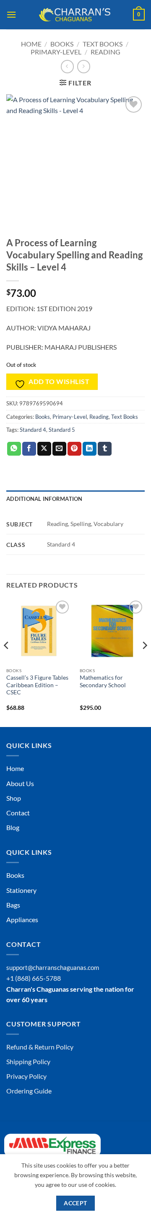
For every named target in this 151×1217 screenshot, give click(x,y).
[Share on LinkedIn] (89, 449)
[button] (11, 14)
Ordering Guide (29, 1091)
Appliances (22, 919)
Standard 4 (33, 429)
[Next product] (67, 66)
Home (31, 44)
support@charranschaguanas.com (52, 967)
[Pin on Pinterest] (74, 449)
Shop (13, 798)
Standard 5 (62, 429)
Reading (105, 52)
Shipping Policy (28, 1061)
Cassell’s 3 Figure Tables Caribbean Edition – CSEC (37, 685)
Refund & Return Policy (39, 1047)
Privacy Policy (26, 1076)
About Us (20, 783)
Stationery (21, 890)
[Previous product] (83, 66)
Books (61, 44)
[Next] (144, 662)
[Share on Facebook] (29, 449)
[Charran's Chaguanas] (75, 14)
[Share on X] (44, 449)
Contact (18, 813)
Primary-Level (56, 52)
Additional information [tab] (44, 498)
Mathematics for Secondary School (103, 681)
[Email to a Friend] (59, 449)
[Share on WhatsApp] (14, 449)
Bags (13, 905)
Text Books (102, 44)
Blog (12, 827)
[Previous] (7, 662)
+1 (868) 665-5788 (33, 978)
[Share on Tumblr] (105, 449)
